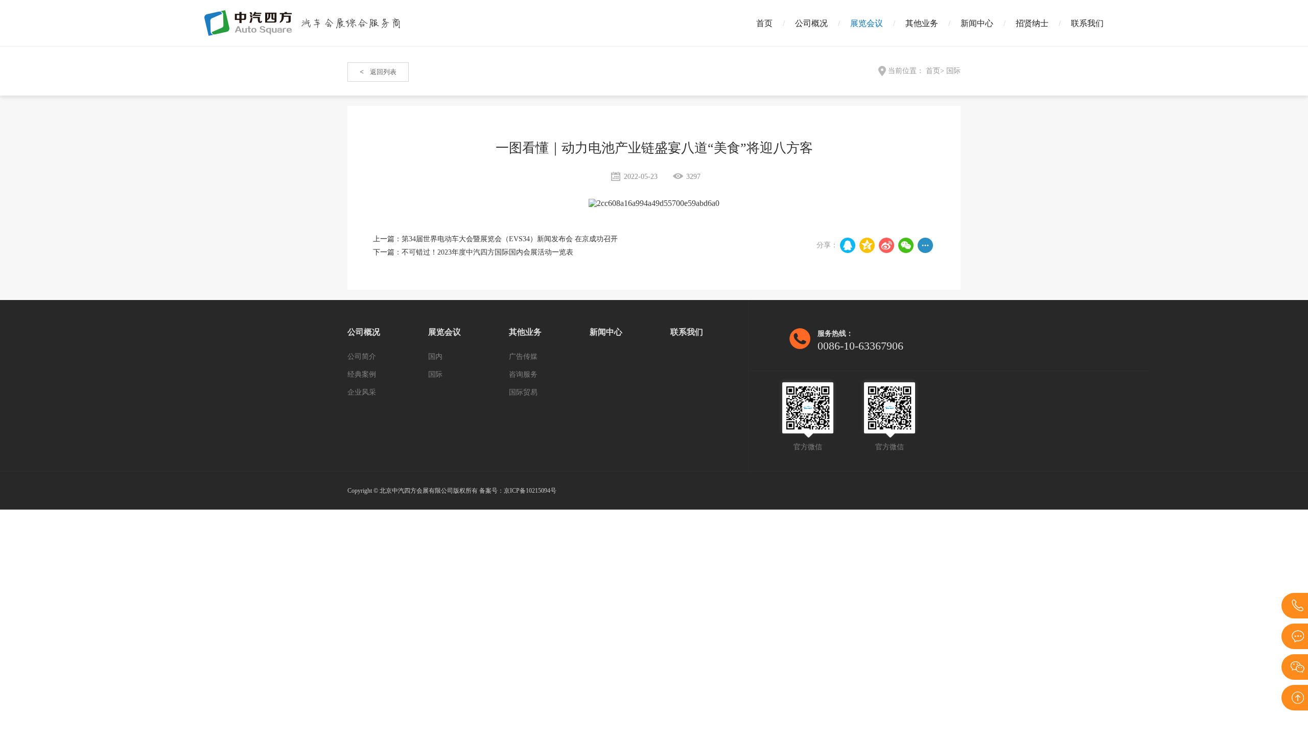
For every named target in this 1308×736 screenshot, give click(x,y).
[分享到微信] (906, 245)
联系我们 (1087, 23)
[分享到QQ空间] (867, 245)
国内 (435, 356)
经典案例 (361, 374)
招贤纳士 (1032, 23)
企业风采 (361, 392)
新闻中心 (977, 23)
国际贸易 (523, 392)
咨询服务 (523, 374)
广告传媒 (523, 356)
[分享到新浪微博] (886, 245)
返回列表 (378, 72)
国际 (953, 71)
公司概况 (811, 23)
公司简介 (361, 356)
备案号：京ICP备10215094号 (517, 490)
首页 (764, 23)
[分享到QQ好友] (847, 245)
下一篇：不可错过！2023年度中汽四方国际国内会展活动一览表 (473, 252)
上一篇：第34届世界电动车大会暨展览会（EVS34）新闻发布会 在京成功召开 (495, 239)
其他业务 (921, 23)
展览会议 (866, 23)
